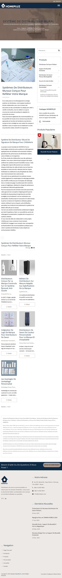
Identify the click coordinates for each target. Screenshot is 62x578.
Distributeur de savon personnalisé (36, 28)
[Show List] (34, 248)
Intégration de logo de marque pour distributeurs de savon (9, 333)
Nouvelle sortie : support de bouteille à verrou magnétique (44, 525)
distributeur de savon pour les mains (20, 451)
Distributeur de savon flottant (48, 64)
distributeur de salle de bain (47, 451)
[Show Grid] (32, 248)
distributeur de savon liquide (35, 451)
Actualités (6, 563)
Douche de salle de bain (46, 81)
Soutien (5, 566)
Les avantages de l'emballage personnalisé (8, 381)
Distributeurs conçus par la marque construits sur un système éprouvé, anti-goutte (9, 284)
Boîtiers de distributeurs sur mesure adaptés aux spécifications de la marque (26, 283)
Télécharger (46, 121)
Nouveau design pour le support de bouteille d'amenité (46, 534)
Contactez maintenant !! (52, 465)
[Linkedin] (5, 499)
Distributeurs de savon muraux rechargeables (45, 75)
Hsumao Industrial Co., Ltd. (17, 574)
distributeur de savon (35, 449)
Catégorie (23, 28)
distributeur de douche (8, 451)
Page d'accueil (7, 550)
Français (58, 1)
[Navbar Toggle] (59, 5)
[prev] (2, 237)
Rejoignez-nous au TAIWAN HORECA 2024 (44, 517)
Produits (5, 556)
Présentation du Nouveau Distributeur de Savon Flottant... (45, 509)
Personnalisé (7, 560)
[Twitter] (3, 499)
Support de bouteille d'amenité (45, 69)
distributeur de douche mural (24, 449)
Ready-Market (57, 574)
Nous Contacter (8, 453)
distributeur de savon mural (46, 449)
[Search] (59, 50)
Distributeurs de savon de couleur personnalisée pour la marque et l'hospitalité (27, 335)
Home (18, 28)
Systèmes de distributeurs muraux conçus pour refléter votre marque (31, 29)
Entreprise (6, 553)
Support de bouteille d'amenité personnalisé (48, 91)
